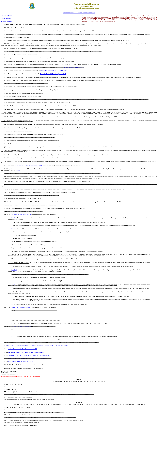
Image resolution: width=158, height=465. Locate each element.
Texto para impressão (6, 21)
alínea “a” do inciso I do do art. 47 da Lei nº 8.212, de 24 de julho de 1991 (29, 358)
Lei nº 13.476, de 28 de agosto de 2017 (20, 214)
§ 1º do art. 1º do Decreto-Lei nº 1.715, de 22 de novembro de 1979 (26, 352)
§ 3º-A (13, 336)
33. (12, 323)
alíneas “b (11, 355)
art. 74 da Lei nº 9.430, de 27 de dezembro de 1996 (28, 165)
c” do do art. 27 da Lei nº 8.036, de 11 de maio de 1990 (32, 355)
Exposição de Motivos (7, 15)
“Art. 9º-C (14, 270)
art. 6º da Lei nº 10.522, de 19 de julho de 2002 (20, 361)
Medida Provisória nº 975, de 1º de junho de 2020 (53, 74)
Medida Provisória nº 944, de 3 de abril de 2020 (53, 70)
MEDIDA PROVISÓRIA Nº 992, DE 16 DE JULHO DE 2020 (79, 13)
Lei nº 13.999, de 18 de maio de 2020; (74, 67)
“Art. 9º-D (14, 284)
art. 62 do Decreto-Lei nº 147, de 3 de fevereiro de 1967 (22, 349)
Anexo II (19, 170)
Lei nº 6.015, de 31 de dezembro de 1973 (21, 307)
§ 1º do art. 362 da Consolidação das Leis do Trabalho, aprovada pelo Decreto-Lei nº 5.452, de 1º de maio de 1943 (37, 345)
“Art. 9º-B (14, 228)
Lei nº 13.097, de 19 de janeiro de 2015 (20, 326)
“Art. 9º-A (14, 218)
